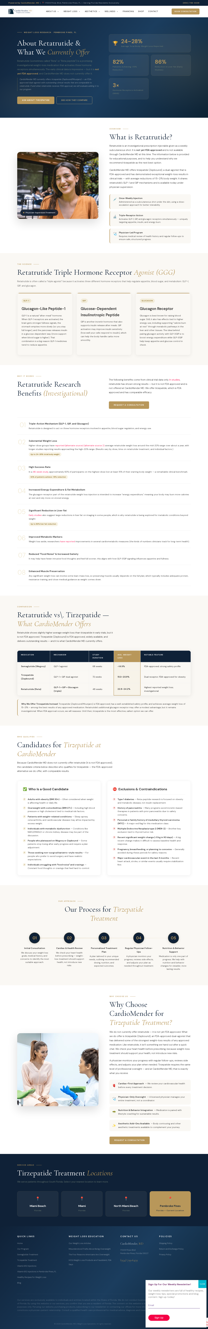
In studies (174, 379)
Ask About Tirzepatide (35, 100)
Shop (141, 11)
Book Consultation (185, 11)
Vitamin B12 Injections (26, 1266)
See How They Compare (74, 100)
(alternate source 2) (94, 445)
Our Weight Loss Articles (80, 1243)
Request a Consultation (129, 405)
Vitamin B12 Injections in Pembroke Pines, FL (36, 1271)
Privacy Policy (165, 1254)
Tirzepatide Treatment (27, 1260)
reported (59, 445)
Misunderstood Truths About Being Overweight (90, 1249)
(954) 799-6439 (191, 3)
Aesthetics (91, 11)
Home (20, 1243)
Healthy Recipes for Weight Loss (31, 1277)
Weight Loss (70, 11)
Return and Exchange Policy (171, 1249)
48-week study (40, 471)
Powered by (24, 3)
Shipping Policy (165, 1243)
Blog (19, 1283)
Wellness (110, 11)
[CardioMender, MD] (21, 11)
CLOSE (202, 1284)
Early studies (35, 515)
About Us (51, 11)
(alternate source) (74, 445)
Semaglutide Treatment (27, 1254)
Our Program (23, 1249)
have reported (67, 541)
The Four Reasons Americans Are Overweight (89, 1254)
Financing (128, 11)
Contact (153, 11)
